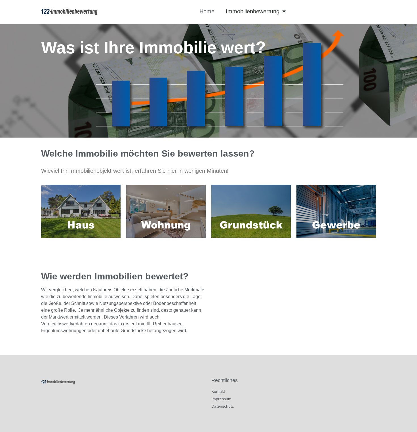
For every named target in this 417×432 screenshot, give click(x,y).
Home (206, 11)
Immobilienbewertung (252, 11)
